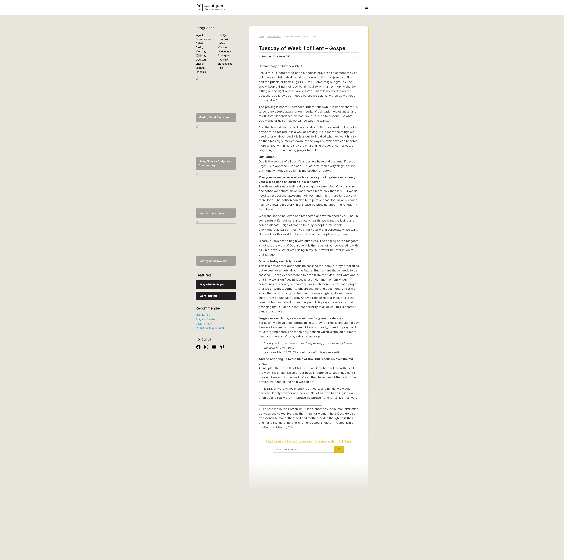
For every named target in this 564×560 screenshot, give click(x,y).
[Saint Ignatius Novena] (216, 242)
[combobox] (303, 449)
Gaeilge (222, 35)
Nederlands (225, 51)
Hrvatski (223, 39)
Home (261, 36)
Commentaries (274, 36)
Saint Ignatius (208, 295)
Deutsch (201, 59)
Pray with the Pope (211, 284)
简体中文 (201, 51)
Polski (221, 67)
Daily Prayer (345, 441)
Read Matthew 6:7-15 (276, 56)
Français (201, 71)
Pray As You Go (205, 319)
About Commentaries (300, 441)
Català (199, 43)
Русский (223, 59)
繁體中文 (201, 55)
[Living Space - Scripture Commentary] (216, 147)
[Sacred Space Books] (216, 195)
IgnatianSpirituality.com (210, 327)
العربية (199, 35)
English (200, 63)
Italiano (222, 43)
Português (224, 55)
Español (200, 67)
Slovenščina (225, 63)
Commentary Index (325, 441)
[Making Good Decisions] (216, 99)
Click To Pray (204, 323)
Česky (199, 47)
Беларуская (203, 39)
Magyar (222, 47)
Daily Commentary (276, 441)
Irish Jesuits (203, 315)
